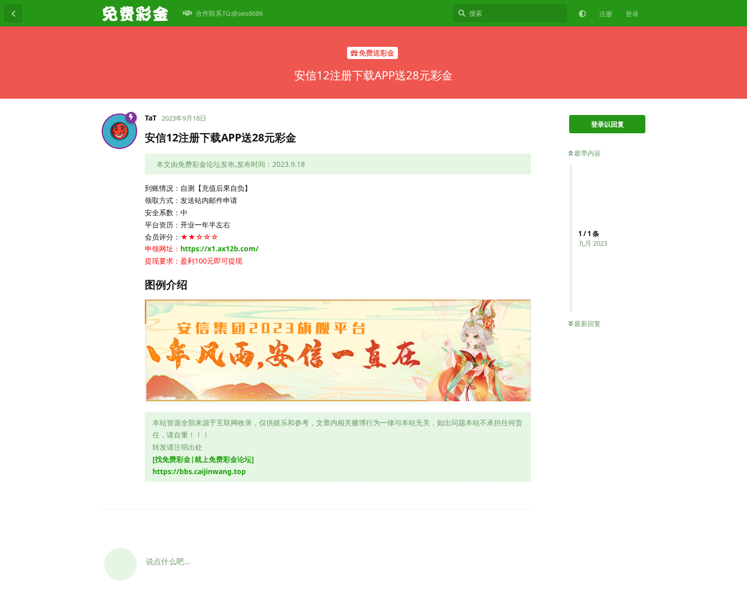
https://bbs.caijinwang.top (199, 471)
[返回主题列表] (13, 13)
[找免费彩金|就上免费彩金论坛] (203, 459)
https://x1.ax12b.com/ (219, 248)
